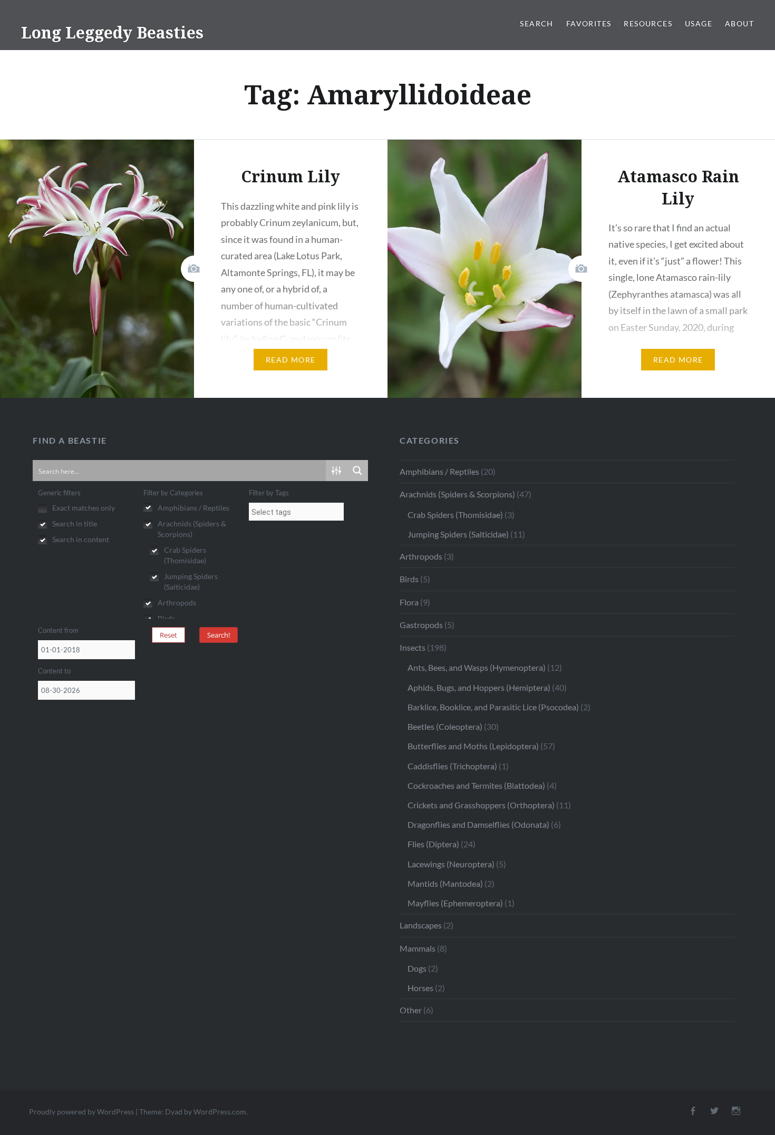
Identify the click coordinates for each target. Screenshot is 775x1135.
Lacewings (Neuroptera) (451, 864)
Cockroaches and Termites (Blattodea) (476, 785)
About (739, 23)
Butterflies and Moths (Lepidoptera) (473, 746)
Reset (168, 635)
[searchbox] (296, 512)
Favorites (589, 23)
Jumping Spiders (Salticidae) (458, 534)
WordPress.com (219, 1111)
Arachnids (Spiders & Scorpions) (457, 494)
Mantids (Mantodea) (445, 883)
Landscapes (421, 925)
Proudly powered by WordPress (81, 1111)
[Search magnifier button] (357, 470)
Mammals (417, 948)
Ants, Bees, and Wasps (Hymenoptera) (477, 667)
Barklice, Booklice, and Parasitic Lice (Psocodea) (493, 707)
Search (536, 23)
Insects (412, 647)
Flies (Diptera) (433, 844)
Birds (409, 579)
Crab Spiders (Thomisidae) (455, 515)
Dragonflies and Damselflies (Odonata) (478, 824)
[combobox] (296, 512)
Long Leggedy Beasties (112, 32)
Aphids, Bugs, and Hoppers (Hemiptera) (479, 687)
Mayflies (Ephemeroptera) (455, 903)
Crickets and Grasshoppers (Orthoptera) (481, 805)
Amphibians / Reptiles (439, 471)
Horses (420, 988)
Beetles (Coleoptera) (445, 726)
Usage (698, 23)
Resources (648, 23)
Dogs (417, 968)
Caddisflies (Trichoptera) (452, 766)
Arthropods (421, 556)
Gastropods (421, 625)
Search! (218, 635)
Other (411, 1010)
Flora (409, 602)
